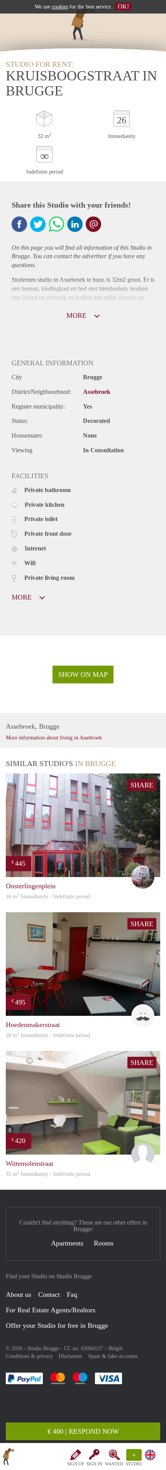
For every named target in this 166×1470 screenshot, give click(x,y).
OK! (123, 6)
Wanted (114, 1463)
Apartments (67, 1243)
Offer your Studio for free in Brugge (57, 1325)
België (115, 1348)
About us (18, 1294)
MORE (77, 315)
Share (141, 785)
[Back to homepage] (8, 1458)
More (23, 597)
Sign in (94, 1463)
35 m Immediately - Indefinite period (48, 1174)
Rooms (103, 1243)
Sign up (75, 1463)
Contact (49, 1294)
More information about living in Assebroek (54, 738)
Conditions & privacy (29, 1356)
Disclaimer (70, 1356)
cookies (60, 7)
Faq (72, 1294)
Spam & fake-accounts (112, 1356)
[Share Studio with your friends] (19, 224)
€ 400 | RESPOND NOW (83, 1431)
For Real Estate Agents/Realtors (50, 1310)
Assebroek (96, 391)
